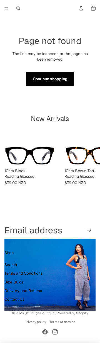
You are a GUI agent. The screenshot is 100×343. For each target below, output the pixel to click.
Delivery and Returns (23, 290)
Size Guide (14, 282)
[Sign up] (89, 230)
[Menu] (6, 8)
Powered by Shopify (72, 313)
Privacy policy (35, 322)
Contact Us (14, 299)
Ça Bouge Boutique (39, 313)
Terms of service (62, 322)
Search (10, 264)
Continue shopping (50, 78)
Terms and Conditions (23, 273)
